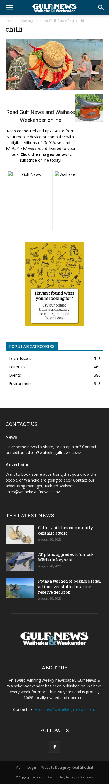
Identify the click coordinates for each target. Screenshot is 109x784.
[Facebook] (54, 747)
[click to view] (29, 199)
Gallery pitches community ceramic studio (65, 530)
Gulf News (32, 112)
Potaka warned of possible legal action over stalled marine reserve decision (69, 586)
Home (10, 20)
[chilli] (54, 88)
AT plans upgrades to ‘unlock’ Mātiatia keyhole (66, 557)
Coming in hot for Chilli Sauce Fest (47, 20)
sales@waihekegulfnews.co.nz (33, 491)
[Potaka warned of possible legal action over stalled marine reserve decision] (20, 588)
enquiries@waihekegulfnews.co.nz (65, 709)
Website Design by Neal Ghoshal (67, 767)
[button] (9, 7)
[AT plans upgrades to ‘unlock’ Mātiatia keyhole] (20, 561)
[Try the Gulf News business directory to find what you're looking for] (54, 284)
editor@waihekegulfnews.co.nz (53, 452)
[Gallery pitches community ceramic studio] (20, 534)
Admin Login (26, 767)
